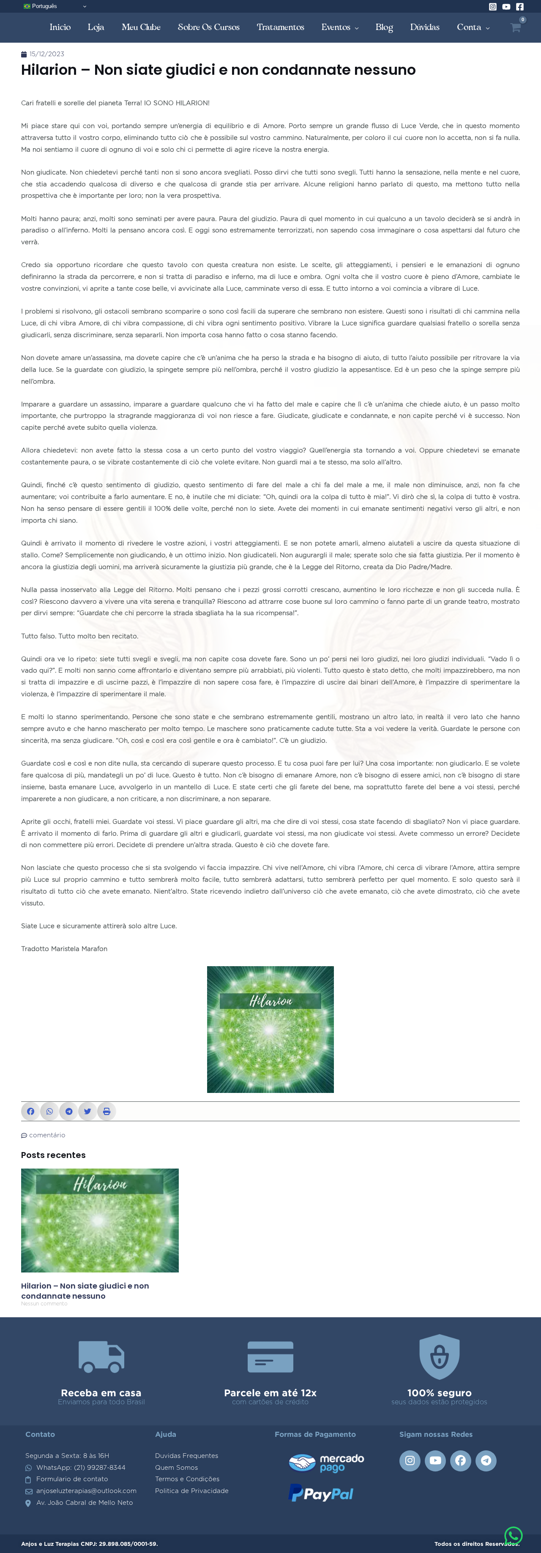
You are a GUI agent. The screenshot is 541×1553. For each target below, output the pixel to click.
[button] (30, 1111)
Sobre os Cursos (209, 27)
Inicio (60, 27)
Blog (384, 27)
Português (43, 6)
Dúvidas (425, 27)
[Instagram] (493, 7)
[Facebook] (520, 7)
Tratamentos (281, 27)
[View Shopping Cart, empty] (515, 27)
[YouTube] (506, 7)
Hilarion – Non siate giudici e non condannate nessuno (85, 1291)
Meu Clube (141, 27)
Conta (469, 27)
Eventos (336, 27)
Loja (96, 27)
